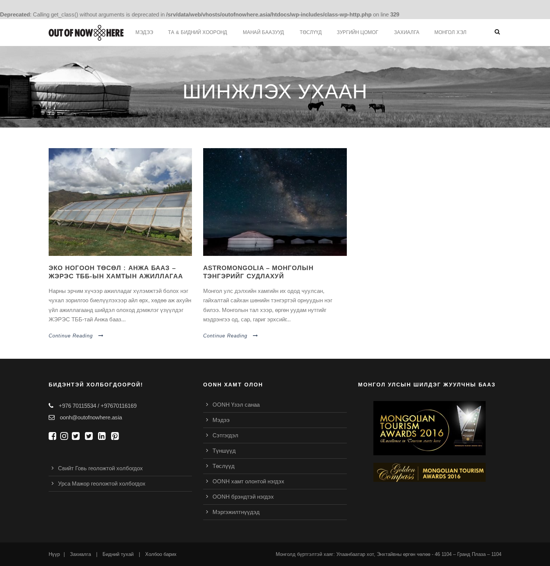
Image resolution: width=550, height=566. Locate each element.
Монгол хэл (450, 32)
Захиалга (406, 32)
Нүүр (54, 554)
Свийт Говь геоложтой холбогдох (100, 468)
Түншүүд (224, 450)
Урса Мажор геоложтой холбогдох (102, 483)
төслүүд (311, 32)
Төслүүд (224, 466)
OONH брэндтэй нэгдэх (243, 496)
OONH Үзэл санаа (236, 404)
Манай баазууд (263, 32)
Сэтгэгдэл (225, 435)
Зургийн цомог (357, 32)
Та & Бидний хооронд (197, 32)
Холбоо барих (161, 554)
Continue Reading (71, 336)
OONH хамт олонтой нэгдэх (248, 481)
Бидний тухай (118, 554)
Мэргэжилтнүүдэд (236, 512)
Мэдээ (144, 32)
